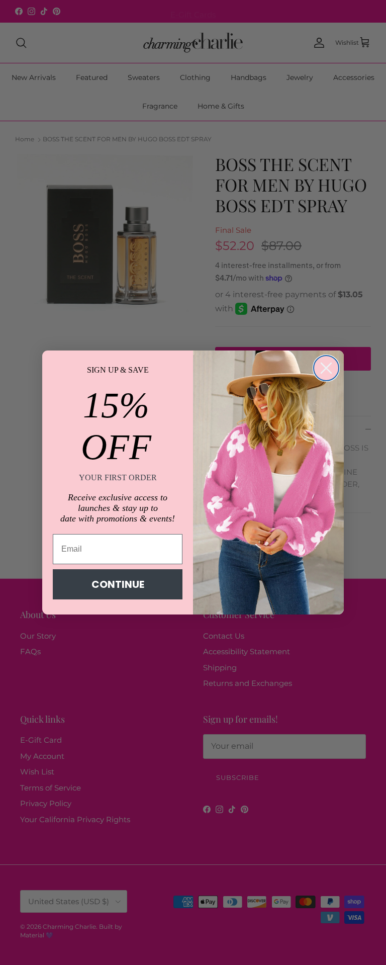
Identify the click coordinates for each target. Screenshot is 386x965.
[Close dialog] (326, 368)
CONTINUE (117, 584)
